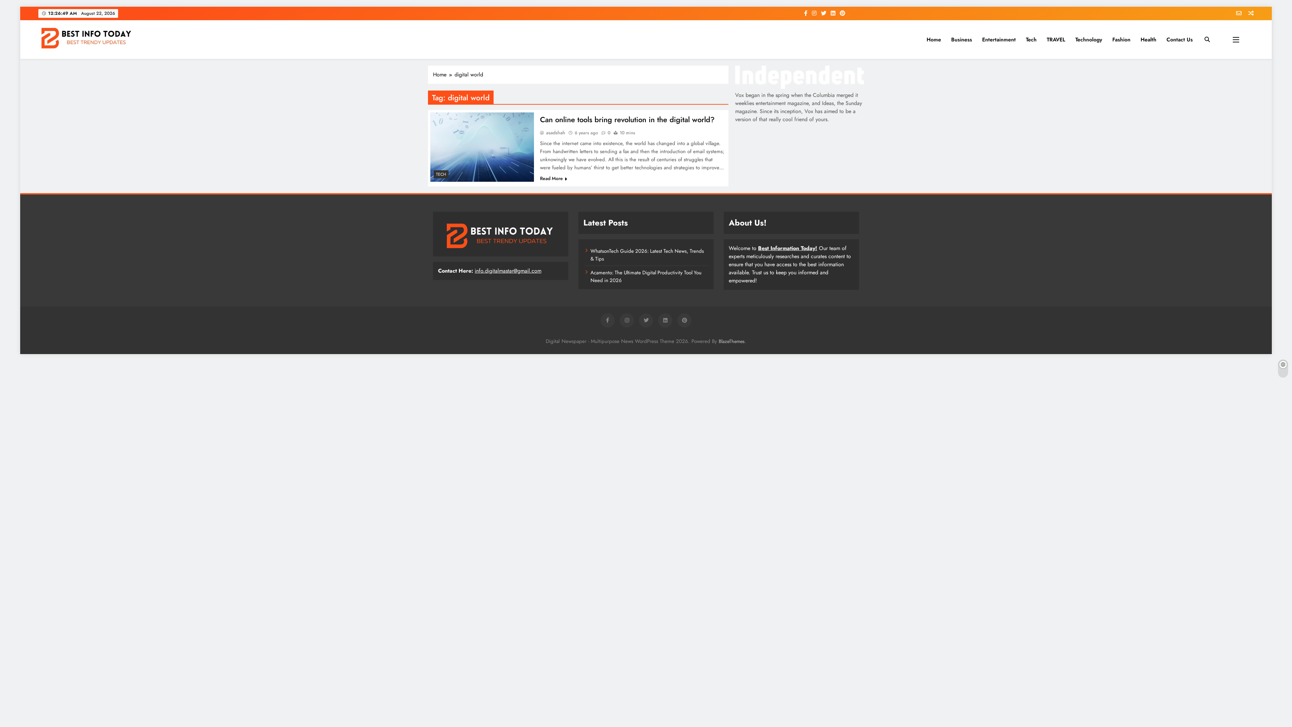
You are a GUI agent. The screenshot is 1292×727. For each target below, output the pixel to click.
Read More (551, 178)
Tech (1031, 39)
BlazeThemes (732, 341)
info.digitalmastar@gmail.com (508, 271)
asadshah (555, 132)
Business (961, 39)
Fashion (1121, 39)
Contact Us (1180, 39)
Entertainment (999, 39)
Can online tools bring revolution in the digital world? (627, 119)
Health (1148, 39)
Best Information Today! (787, 248)
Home (934, 39)
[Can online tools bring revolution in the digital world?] (482, 146)
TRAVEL (1056, 39)
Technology (1088, 39)
